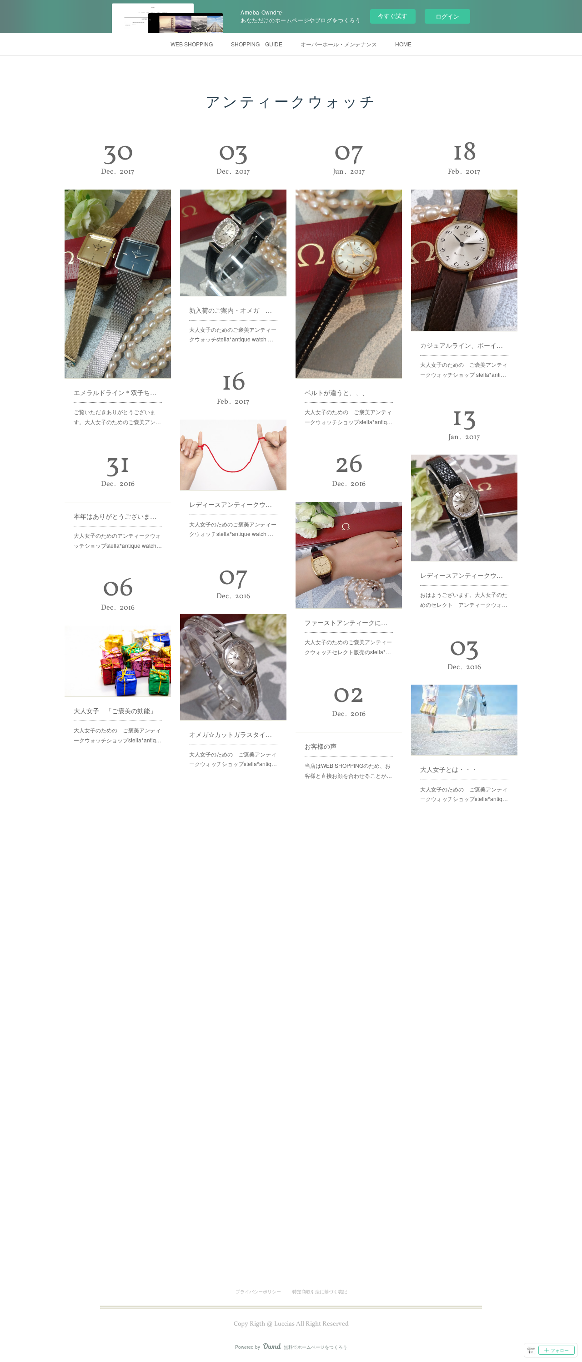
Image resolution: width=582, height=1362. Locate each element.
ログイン (447, 16)
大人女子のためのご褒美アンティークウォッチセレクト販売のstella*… (348, 647)
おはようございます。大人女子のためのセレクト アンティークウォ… (463, 599)
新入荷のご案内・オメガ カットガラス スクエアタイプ (233, 310)
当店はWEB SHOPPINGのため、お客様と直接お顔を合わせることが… (348, 770)
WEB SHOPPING (192, 44)
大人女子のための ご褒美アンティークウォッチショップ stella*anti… (463, 369)
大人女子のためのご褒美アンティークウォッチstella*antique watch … (232, 334)
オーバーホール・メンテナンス (339, 44)
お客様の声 (320, 746)
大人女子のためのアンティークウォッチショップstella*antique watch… (118, 540)
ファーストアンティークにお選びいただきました (349, 622)
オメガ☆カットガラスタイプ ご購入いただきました (233, 734)
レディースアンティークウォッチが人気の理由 (464, 575)
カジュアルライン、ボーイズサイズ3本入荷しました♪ (464, 345)
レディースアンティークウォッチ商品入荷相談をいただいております (233, 504)
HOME (403, 44)
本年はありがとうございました (118, 516)
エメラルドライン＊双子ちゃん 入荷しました (118, 392)
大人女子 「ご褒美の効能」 (115, 710)
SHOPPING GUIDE (256, 44)
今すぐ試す (392, 15)
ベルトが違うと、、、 (336, 392)
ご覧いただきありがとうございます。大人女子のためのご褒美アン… (117, 417)
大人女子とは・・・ (448, 769)
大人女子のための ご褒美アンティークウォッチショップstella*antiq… (348, 417)
